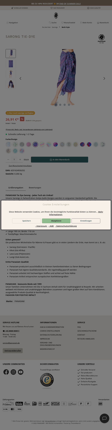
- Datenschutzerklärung (66, 226)
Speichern (26, 221)
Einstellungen (86, 221)
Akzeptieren (56, 221)
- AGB (51, 226)
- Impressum (41, 226)
